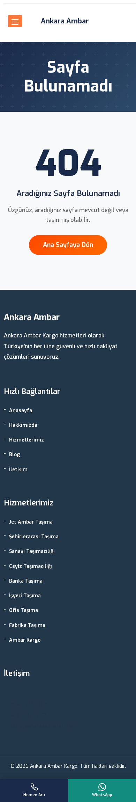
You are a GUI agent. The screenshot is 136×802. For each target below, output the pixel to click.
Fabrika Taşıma (27, 625)
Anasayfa (20, 410)
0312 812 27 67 (29, 715)
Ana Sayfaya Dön (68, 245)
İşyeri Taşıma (25, 595)
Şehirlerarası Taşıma (34, 536)
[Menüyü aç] (15, 21)
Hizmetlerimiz (26, 440)
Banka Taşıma (26, 581)
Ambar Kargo (24, 640)
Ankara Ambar (65, 21)
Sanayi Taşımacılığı (32, 551)
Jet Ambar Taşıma (31, 522)
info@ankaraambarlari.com (43, 726)
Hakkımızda (23, 425)
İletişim (18, 469)
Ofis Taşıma (23, 610)
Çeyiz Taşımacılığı (30, 566)
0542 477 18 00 (29, 704)
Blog (14, 454)
